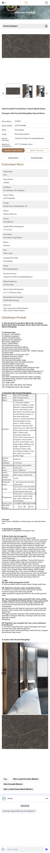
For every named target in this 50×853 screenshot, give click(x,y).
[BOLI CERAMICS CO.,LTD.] (26, 3)
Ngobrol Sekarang (36, 150)
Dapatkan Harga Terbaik (13, 150)
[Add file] (3, 849)
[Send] (47, 849)
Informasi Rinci (13, 158)
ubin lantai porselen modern (26, 779)
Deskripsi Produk (37, 158)
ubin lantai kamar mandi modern (18, 789)
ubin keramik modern (13, 784)
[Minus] (46, 798)
